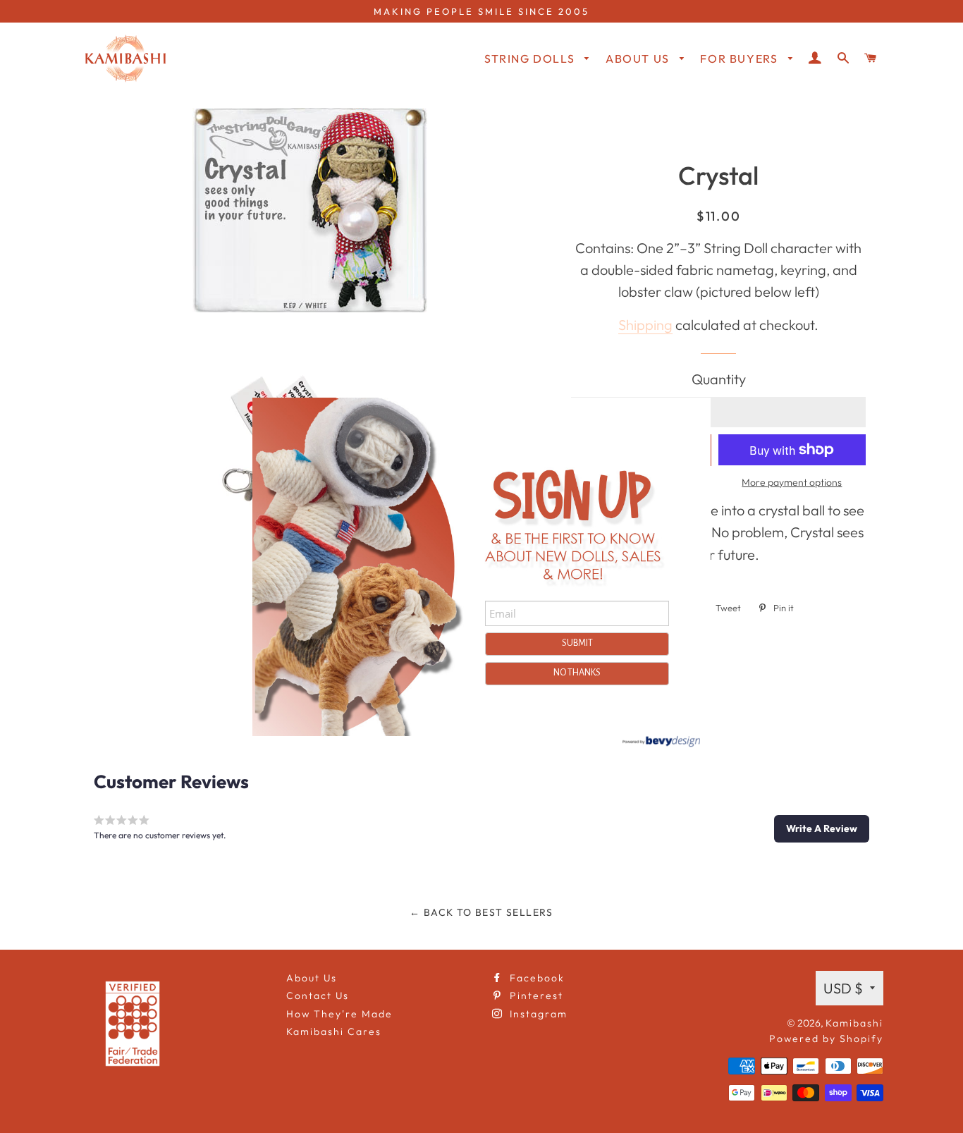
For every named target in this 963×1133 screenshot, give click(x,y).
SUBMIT (577, 643)
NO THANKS (577, 673)
